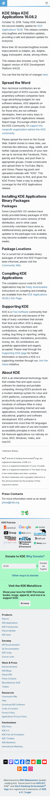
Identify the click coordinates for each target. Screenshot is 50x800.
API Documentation (11, 645)
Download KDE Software (13, 704)
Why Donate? (35, 556)
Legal (28, 792)
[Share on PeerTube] (19, 767)
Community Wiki (11, 265)
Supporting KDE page (14, 353)
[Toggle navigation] (46, 3)
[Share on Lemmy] (39, 760)
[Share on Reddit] (33, 760)
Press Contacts (9, 678)
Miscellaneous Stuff (11, 682)
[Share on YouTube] (44, 760)
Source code (8, 656)
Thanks (5, 686)
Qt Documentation (10, 649)
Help (4, 700)
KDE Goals (7, 652)
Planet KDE (7, 674)
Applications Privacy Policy (14, 716)
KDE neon (6, 635)
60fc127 (40, 783)
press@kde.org (10, 502)
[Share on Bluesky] (16, 760)
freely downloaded (36, 287)
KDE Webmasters (29, 780)
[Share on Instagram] (30, 767)
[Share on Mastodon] (11, 760)
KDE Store (6, 726)
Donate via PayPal (43, 566)
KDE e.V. (6, 730)
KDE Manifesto (9, 742)
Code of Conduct (10, 708)
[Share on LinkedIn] (28, 760)
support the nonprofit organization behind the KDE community (24, 129)
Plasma (5, 619)
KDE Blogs (7, 671)
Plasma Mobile (9, 631)
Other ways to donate (25, 575)
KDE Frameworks (10, 627)
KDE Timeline (8, 738)
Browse (25, 603)
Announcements (9, 666)
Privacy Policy (8, 712)
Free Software (20, 311)
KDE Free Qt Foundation (13, 734)
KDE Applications (10, 623)
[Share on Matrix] (5, 760)
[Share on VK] (25, 767)
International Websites (12, 746)
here (45, 74)
